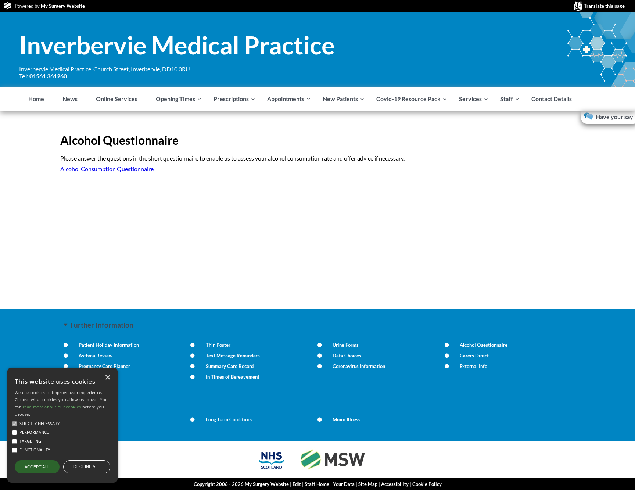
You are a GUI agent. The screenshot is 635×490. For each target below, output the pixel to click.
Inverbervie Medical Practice (177, 45)
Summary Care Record (230, 366)
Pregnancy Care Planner (104, 366)
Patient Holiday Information (109, 345)
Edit (297, 484)
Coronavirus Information (359, 366)
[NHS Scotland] (272, 469)
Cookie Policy (427, 484)
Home (36, 98)
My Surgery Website (63, 6)
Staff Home (317, 484)
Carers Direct (474, 356)
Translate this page (604, 6)
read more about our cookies (52, 407)
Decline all (86, 466)
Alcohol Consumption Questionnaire (107, 168)
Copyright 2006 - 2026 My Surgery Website (241, 484)
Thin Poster (218, 345)
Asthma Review (95, 356)
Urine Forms (346, 345)
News (70, 98)
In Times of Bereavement (232, 377)
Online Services (116, 98)
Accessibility (395, 484)
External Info (473, 366)
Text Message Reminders (233, 356)
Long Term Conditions (229, 419)
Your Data (344, 484)
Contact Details (551, 98)
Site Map (367, 484)
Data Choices (347, 356)
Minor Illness (346, 419)
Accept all (37, 467)
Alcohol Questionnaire (483, 345)
